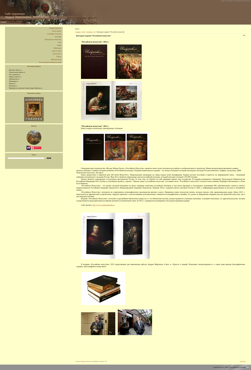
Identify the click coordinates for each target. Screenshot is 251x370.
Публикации (12, 81)
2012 (83, 32)
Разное (11, 83)
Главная (78, 32)
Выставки (12, 86)
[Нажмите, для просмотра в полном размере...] (94, 78)
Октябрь (89, 32)
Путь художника (14, 74)
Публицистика (13, 79)
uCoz (247, 367)
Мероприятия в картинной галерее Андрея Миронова (25, 88)
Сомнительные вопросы (16, 72)
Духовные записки (14, 70)
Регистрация (10, 22)
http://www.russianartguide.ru (103, 205)
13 (94, 32)
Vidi (99, 361)
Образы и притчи (14, 77)
